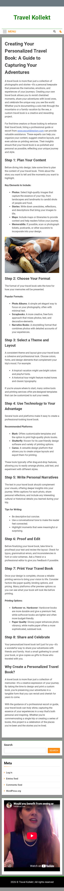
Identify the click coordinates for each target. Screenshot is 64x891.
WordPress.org (13, 791)
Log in (9, 772)
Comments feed (14, 785)
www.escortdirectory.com (30, 130)
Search (8, 744)
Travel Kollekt (32, 17)
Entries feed (12, 778)
